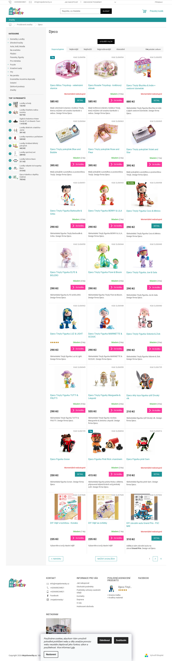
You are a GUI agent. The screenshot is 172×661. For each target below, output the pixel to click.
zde (73, 647)
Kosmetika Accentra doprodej (22, 79)
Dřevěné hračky (16, 43)
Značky (13, 90)
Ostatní (13, 83)
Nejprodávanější (104, 49)
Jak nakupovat (71, 2)
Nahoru (57, 559)
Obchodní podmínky (92, 2)
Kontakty (80, 596)
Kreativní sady (16, 68)
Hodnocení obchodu (85, 606)
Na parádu (14, 75)
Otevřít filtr (106, 41)
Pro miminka (15, 61)
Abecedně (120, 49)
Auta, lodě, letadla (17, 46)
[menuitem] (12, 20)
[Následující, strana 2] (155, 558)
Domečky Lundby (17, 39)
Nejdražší (88, 49)
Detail (80, 100)
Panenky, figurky (17, 57)
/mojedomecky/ (56, 600)
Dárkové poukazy (17, 86)
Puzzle (13, 65)
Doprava (80, 599)
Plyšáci (13, 54)
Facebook (54, 595)
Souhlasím (121, 640)
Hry (11, 72)
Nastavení (51, 654)
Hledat (106, 11)
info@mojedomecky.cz (59, 584)
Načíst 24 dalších (106, 559)
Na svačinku (15, 50)
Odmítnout (105, 640)
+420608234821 (57, 588)
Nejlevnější (73, 49)
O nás (79, 603)
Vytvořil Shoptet (156, 655)
